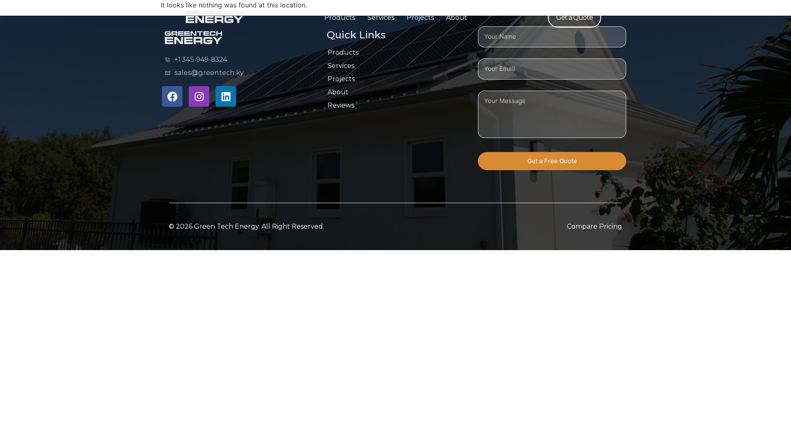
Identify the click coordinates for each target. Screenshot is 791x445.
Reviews (341, 105)
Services (380, 17)
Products (339, 17)
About (456, 17)
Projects (420, 17)
